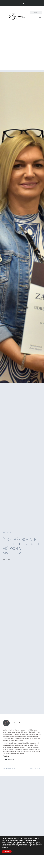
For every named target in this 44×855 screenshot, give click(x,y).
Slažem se (7, 851)
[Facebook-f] (20, 3)
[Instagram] (24, 3)
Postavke (5, 848)
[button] (40, 17)
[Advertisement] (22, 44)
